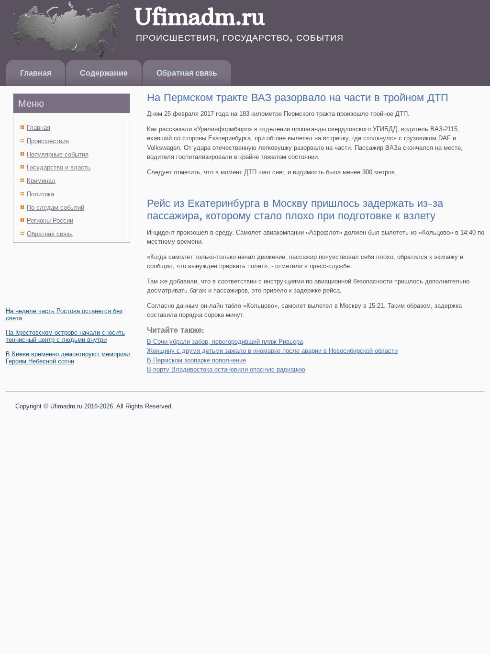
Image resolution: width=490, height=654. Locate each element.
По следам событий (55, 207)
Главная (35, 73)
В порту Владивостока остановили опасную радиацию (226, 369)
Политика (40, 194)
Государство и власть (58, 167)
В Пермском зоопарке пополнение (196, 360)
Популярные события (58, 154)
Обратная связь (186, 73)
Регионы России (50, 220)
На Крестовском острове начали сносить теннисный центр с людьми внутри (65, 336)
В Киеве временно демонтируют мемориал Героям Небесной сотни (68, 357)
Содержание (104, 73)
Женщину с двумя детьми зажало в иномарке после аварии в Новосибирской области (272, 350)
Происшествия (48, 141)
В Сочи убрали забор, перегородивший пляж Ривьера (225, 341)
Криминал (41, 180)
